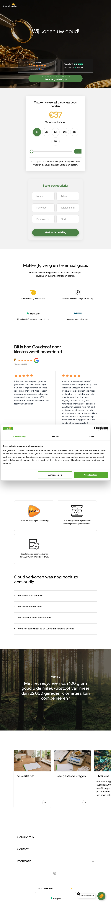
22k (74, 132)
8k (37, 132)
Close (78, 893)
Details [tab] (55, 436)
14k (46, 132)
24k (55, 141)
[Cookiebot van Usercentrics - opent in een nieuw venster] (96, 429)
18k (55, 132)
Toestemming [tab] (19, 436)
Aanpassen (53, 475)
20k (64, 132)
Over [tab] (91, 436)
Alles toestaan (90, 475)
